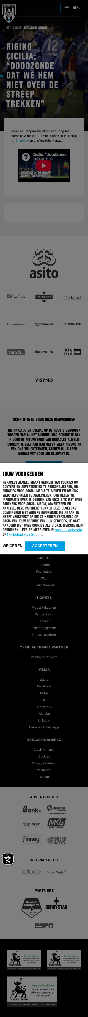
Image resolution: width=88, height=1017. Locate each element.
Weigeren (13, 546)
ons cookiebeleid (68, 530)
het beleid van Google (24, 534)
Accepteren (45, 546)
